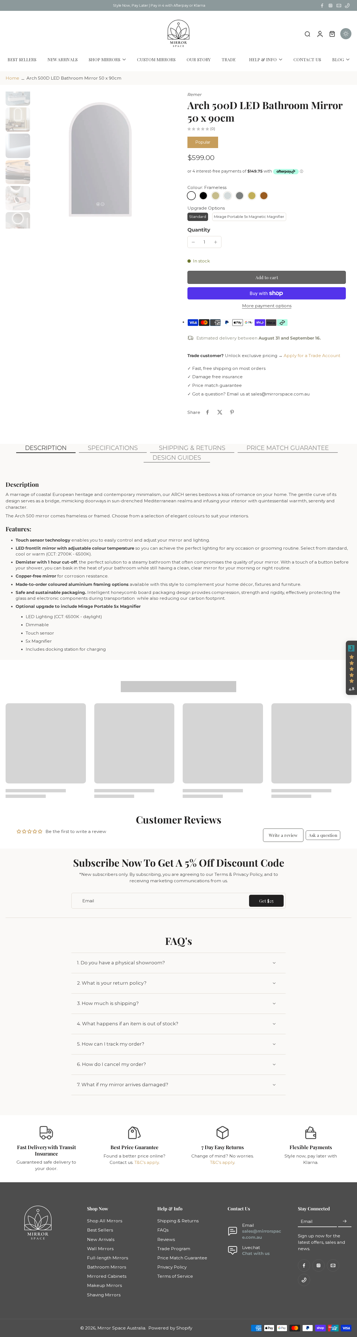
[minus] (193, 242)
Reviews (166, 1239)
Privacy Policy (172, 1267)
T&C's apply (146, 1162)
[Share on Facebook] (207, 412)
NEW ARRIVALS (62, 59)
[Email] (339, 5)
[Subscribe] (344, 1221)
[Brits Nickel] (227, 196)
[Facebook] (322, 5)
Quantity (198, 230)
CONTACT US (307, 59)
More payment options (266, 306)
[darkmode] (345, 33)
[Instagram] (330, 5)
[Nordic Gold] (252, 196)
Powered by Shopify (170, 1328)
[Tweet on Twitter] (220, 412)
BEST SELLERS (22, 59)
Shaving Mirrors (103, 1294)
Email (307, 1221)
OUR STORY (199, 59)
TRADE (229, 59)
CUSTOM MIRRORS (156, 59)
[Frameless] (191, 196)
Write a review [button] (283, 835)
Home (12, 78)
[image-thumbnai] (18, 93)
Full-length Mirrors (107, 1257)
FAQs (162, 1230)
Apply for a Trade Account (312, 355)
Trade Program (173, 1248)
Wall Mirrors (100, 1248)
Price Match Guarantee (182, 1257)
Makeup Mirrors (104, 1285)
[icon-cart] (332, 34)
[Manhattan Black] (203, 196)
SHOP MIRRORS (104, 59)
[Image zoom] (101, 160)
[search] (307, 33)
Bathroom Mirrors (106, 1267)
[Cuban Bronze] (264, 196)
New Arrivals (100, 1239)
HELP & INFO (263, 59)
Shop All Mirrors (104, 1220)
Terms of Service (175, 1276)
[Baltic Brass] (215, 196)
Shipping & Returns (178, 1220)
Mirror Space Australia (121, 1328)
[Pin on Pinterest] (232, 412)
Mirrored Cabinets (106, 1276)
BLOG (338, 59)
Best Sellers (100, 1230)
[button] (266, 277)
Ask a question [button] (323, 835)
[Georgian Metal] (239, 196)
